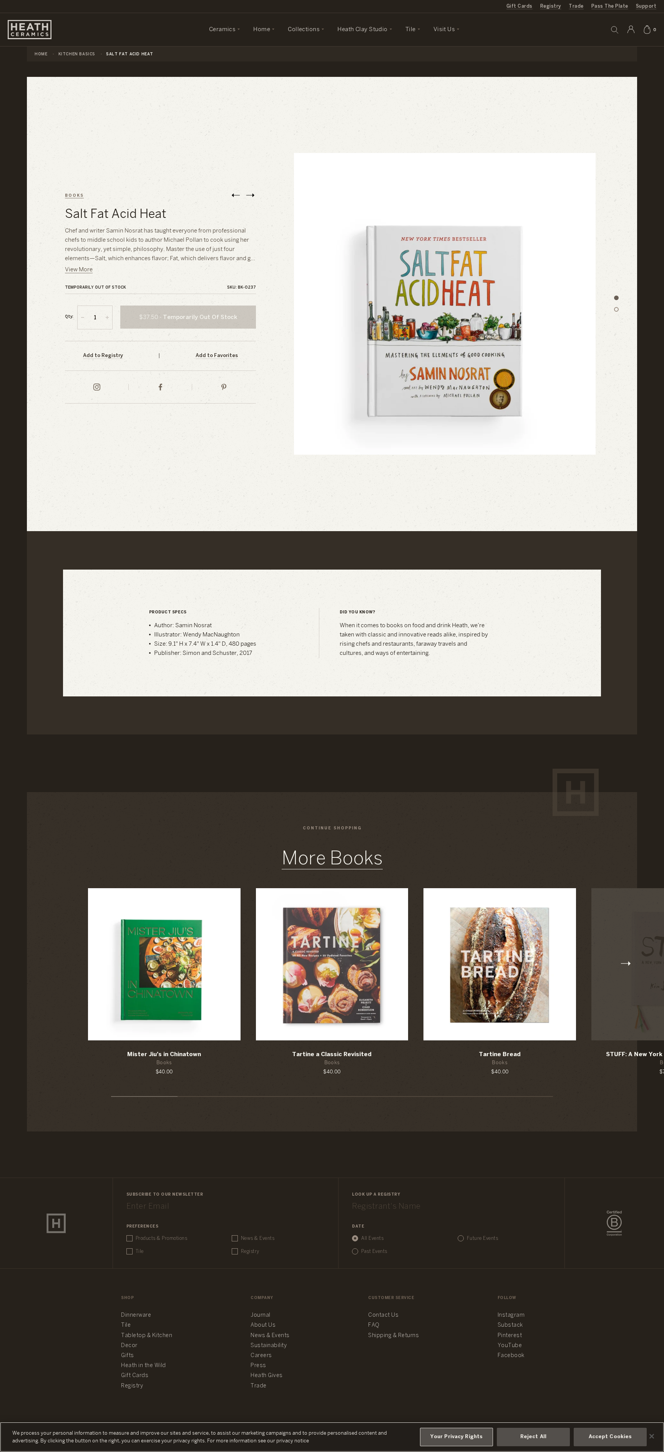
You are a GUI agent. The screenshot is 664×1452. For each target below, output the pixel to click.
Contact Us (383, 1315)
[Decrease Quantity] (83, 317)
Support (646, 6)
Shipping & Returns (393, 1335)
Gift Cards (519, 6)
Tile (140, 1251)
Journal (261, 1315)
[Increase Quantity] (107, 317)
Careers (261, 1355)
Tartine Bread (500, 1054)
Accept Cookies (610, 1436)
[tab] (616, 298)
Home (41, 54)
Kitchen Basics (76, 54)
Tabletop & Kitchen (146, 1335)
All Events (372, 1238)
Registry (550, 6)
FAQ (374, 1325)
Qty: (69, 317)
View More (79, 269)
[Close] (651, 1436)
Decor (129, 1345)
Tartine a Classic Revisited (332, 1054)
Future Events (482, 1238)
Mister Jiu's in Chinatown (164, 1054)
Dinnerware (136, 1315)
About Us (263, 1325)
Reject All (533, 1436)
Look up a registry (376, 1194)
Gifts (127, 1355)
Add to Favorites (217, 355)
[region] (332, 1437)
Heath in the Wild (143, 1365)
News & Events (258, 1238)
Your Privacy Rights (456, 1436)
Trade (576, 6)
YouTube (510, 1345)
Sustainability (269, 1345)
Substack (510, 1325)
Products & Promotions (162, 1238)
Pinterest (510, 1335)
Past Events (374, 1251)
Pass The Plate (609, 6)
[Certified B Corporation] (614, 1223)
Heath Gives (267, 1375)
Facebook (511, 1355)
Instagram (511, 1315)
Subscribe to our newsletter (164, 1194)
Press (258, 1365)
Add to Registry (103, 355)
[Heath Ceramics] (56, 1223)
